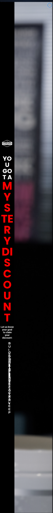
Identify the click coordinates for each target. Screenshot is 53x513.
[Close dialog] (49, 5)
